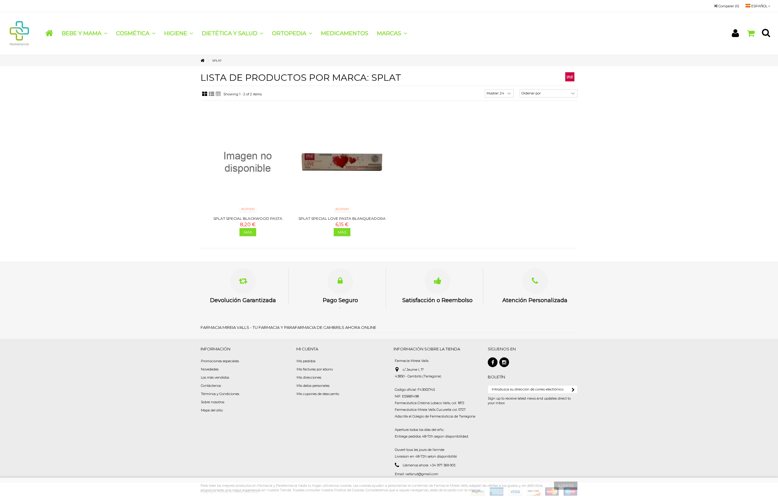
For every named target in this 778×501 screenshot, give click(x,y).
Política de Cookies (349, 490)
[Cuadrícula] (204, 94)
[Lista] (211, 94)
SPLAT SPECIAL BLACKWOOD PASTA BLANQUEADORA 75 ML (247, 221)
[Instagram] (504, 362)
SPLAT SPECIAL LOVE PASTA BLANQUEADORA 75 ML (342, 221)
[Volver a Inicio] (202, 60)
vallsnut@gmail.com (421, 474)
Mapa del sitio (212, 410)
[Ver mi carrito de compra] (750, 33)
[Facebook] (492, 362)
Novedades (210, 369)
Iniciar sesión (735, 33)
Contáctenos (211, 385)
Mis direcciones (309, 377)
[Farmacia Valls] (20, 33)
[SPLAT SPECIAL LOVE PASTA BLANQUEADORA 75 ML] (342, 162)
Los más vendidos (215, 377)
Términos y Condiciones (220, 394)
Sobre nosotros (212, 402)
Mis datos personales (313, 385)
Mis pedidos (306, 361)
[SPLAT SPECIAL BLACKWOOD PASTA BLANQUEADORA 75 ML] (247, 162)
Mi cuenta (307, 348)
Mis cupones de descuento (318, 394)
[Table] (218, 94)
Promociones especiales (220, 361)
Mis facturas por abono (315, 369)
